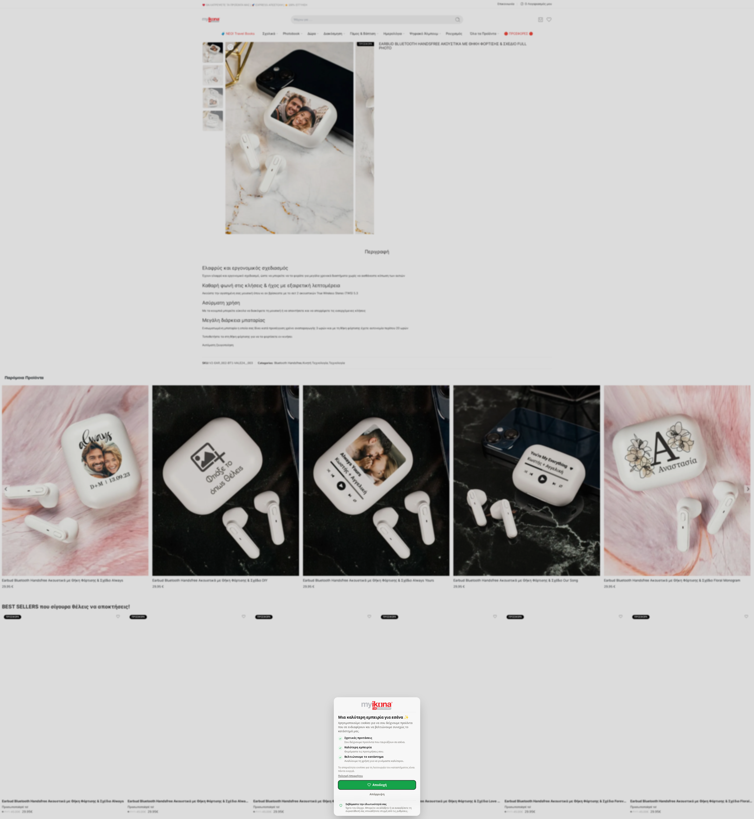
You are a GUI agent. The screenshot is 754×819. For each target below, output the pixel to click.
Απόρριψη (377, 794)
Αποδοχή (379, 785)
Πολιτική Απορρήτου (350, 776)
